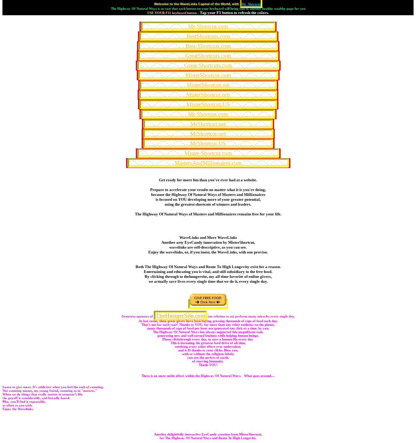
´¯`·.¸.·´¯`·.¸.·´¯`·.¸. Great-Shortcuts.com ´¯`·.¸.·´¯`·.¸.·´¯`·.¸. (208, 65)
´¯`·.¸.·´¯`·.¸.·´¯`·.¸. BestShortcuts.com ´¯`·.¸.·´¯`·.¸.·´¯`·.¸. (208, 36)
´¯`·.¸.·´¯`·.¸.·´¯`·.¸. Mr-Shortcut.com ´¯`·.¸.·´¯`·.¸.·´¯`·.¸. (208, 26)
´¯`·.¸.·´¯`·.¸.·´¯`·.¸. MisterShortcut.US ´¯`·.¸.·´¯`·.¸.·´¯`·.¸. (208, 104)
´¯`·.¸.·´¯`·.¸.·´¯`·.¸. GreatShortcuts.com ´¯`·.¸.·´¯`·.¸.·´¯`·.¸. (208, 55)
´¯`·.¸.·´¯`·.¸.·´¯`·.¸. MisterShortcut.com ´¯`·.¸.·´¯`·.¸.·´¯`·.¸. (208, 75)
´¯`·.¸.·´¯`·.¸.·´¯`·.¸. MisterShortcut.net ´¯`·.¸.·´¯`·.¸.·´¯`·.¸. (208, 85)
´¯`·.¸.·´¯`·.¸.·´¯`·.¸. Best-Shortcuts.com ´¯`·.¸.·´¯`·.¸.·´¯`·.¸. (208, 46)
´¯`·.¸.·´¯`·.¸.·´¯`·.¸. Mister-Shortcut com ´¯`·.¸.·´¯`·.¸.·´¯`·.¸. (208, 153)
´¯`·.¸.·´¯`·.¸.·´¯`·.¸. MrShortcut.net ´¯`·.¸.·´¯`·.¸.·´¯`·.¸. (208, 124)
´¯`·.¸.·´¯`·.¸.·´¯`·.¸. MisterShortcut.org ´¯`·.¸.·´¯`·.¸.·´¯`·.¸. (208, 94)
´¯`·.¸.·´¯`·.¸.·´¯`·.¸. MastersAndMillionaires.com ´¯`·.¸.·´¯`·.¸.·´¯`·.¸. (208, 163)
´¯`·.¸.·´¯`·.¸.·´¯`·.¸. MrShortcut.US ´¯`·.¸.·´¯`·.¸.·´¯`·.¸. (208, 143)
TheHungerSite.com (180, 315)
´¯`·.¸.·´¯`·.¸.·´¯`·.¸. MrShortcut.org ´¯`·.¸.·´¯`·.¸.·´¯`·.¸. (208, 133)
